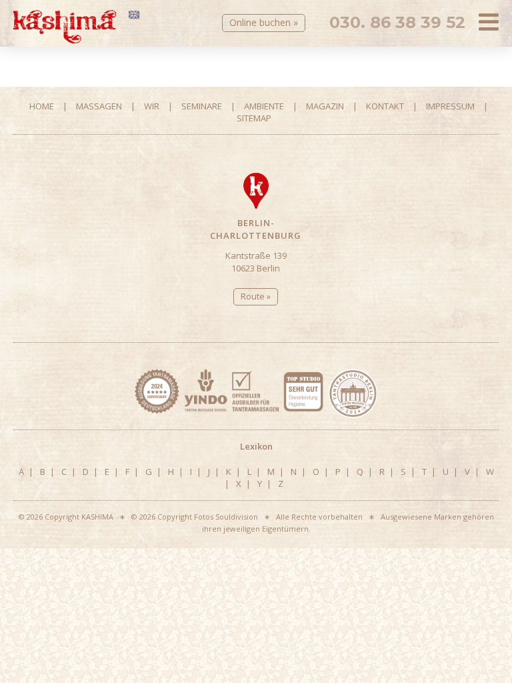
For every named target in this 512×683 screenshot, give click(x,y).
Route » (256, 296)
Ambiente (264, 106)
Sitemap (254, 118)
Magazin (325, 106)
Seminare (201, 106)
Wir (151, 106)
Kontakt (385, 106)
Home (41, 106)
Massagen (99, 106)
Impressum (450, 106)
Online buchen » (263, 22)
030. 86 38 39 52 (397, 22)
